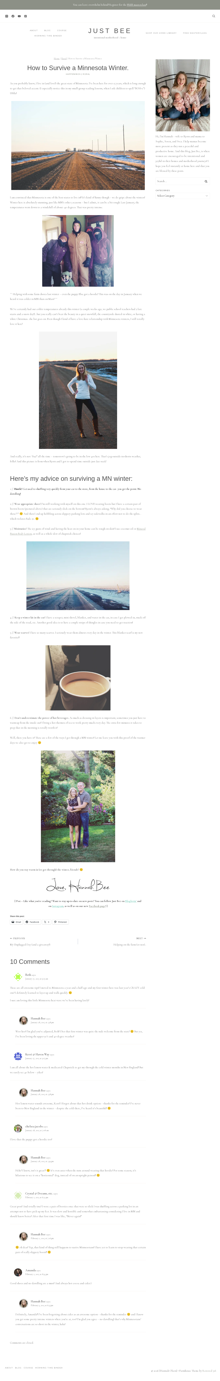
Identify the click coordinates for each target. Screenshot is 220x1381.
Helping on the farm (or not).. (130, 941)
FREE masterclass (136, 4)
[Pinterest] (25, 16)
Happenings (73, 74)
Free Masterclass (195, 33)
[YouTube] (19, 16)
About (34, 30)
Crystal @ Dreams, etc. (39, 1193)
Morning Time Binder (48, 36)
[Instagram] (6, 16)
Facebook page (97, 906)
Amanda (30, 1270)
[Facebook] (13, 16)
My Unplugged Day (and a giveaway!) (30, 941)
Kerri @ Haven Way (37, 1054)
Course (62, 30)
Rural (86, 74)
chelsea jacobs (34, 1126)
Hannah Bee (38, 1018)
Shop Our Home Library (161, 33)
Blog (47, 30)
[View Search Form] (213, 16)
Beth (28, 975)
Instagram (57, 906)
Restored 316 (209, 1370)
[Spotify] (31, 16)
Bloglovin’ (131, 901)
